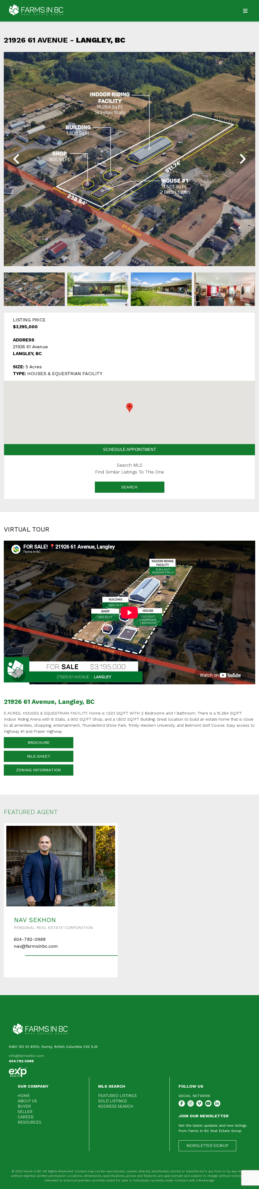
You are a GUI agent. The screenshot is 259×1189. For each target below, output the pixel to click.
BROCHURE (39, 742)
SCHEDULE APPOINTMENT (129, 449)
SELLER (25, 1111)
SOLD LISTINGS (112, 1101)
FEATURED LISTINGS (117, 1095)
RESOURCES (29, 1122)
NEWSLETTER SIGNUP (207, 1145)
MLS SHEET (38, 756)
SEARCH (129, 487)
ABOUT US (27, 1101)
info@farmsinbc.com (26, 1056)
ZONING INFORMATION (38, 769)
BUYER (24, 1106)
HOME (24, 1095)
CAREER (25, 1117)
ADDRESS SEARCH (115, 1106)
